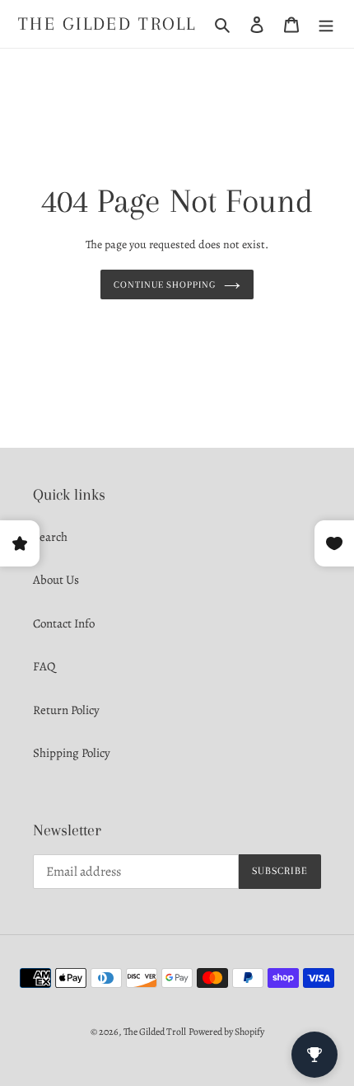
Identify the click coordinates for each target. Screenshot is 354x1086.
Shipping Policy (71, 753)
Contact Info (64, 623)
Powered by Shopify (226, 1031)
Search (50, 537)
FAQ (44, 666)
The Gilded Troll (107, 23)
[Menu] (326, 23)
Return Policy (66, 710)
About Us (56, 579)
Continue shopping (165, 284)
